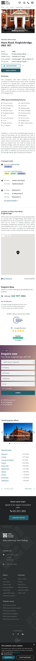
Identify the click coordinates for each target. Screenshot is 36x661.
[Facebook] (18, 634)
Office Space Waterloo (10, 616)
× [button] (34, 644)
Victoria (3, 463)
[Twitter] (13, 634)
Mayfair (3, 472)
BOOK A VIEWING (11, 70)
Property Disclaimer (29, 278)
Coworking (6, 590)
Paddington (5, 480)
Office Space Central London (12, 608)
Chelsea (3, 457)
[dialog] (18, 652)
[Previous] (5, 21)
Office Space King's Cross (11, 619)
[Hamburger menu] (32, 3)
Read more (17, 652)
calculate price (11, 66)
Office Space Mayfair (9, 611)
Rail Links (7, 236)
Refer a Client (22, 579)
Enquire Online (19, 518)
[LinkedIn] (23, 634)
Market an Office (23, 590)
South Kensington (17, 171)
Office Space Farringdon (10, 613)
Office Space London (9, 605)
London (12, 7)
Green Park (4, 466)
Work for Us (21, 584)
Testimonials (7, 584)
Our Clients (6, 582)
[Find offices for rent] (24, 3)
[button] (18, 654)
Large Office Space (9, 593)
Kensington (4, 477)
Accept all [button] (8, 657)
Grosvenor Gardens (7, 460)
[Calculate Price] (23, 66)
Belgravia (4, 454)
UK (7, 7)
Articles (20, 582)
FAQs (4, 579)
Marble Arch (5, 469)
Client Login (22, 593)
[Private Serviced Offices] (28, 54)
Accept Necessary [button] (25, 657)
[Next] (30, 21)
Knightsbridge (19, 7)
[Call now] (28, 2)
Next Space (28, 489)
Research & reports (9, 596)
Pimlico (3, 475)
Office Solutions (23, 587)
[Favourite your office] (19, 3)
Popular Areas (8, 601)
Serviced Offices (8, 587)
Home (2, 7)
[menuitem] (10, 579)
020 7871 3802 (18, 296)
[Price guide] (28, 61)
